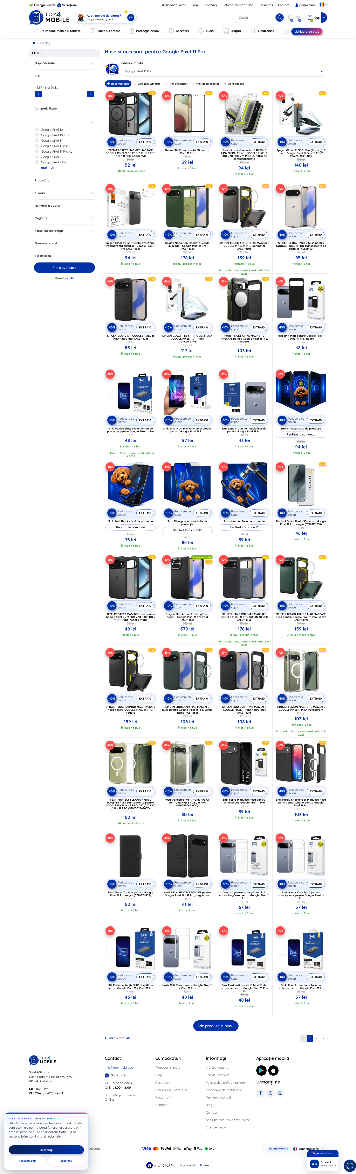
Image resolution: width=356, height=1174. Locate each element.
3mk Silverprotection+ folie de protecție (187, 523)
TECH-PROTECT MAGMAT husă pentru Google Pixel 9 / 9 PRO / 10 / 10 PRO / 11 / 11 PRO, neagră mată (130, 616)
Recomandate (120, 83)
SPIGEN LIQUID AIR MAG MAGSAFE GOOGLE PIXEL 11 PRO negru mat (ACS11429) (244, 709)
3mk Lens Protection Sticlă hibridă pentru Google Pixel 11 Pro (244, 430)
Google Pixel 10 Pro (55, 135)
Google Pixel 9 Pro (54, 162)
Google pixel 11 (51, 140)
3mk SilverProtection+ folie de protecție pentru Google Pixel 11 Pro (301, 986)
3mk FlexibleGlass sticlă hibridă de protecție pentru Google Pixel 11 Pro (130, 430)
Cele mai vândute (149, 83)
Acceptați (46, 1150)
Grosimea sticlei (46, 243)
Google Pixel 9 (51, 157)
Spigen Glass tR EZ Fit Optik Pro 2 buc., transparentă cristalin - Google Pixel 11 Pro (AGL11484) (130, 245)
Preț (38, 76)
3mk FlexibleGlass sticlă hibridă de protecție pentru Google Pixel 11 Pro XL (244, 988)
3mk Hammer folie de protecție (244, 521)
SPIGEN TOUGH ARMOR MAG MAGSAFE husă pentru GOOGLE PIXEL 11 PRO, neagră (130, 709)
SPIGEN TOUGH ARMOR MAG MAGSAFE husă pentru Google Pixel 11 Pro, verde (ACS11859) (301, 616)
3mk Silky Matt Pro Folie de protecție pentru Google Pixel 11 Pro (187, 430)
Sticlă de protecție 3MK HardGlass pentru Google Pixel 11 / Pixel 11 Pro (130, 986)
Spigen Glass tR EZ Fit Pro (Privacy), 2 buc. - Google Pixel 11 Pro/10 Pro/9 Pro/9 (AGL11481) (301, 153)
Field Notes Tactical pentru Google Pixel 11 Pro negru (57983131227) (130, 894)
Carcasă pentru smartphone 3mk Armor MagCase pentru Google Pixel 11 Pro (244, 895)
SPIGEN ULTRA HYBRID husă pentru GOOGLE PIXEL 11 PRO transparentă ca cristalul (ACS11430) (301, 245)
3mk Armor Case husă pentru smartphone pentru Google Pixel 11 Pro (301, 895)
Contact (283, 5)
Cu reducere (236, 83)
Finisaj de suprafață (49, 231)
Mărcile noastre (217, 1067)
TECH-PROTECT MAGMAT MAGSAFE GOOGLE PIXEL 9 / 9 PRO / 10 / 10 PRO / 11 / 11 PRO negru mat (131, 153)
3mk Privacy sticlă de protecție (301, 428)
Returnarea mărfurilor (237, 5)
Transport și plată (174, 5)
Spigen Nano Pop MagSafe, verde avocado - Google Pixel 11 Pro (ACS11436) (187, 245)
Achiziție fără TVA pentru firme (228, 1120)
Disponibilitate (45, 63)
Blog (195, 5)
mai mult (47, 167)
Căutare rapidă (132, 63)
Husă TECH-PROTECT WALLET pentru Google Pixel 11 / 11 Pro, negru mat (187, 894)
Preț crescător (178, 83)
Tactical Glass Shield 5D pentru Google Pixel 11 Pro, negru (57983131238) (301, 523)
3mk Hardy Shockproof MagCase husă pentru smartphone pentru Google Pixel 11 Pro (301, 802)
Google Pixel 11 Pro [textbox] (138, 71)
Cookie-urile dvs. (218, 1075)
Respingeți (65, 1160)
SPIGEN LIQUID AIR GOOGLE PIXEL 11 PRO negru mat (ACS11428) (130, 337)
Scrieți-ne (69, 5)
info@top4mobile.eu (119, 1067)
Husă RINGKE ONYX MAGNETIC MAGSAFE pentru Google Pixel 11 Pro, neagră (244, 338)
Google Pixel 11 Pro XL (56, 151)
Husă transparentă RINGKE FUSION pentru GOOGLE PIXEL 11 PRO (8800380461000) (187, 802)
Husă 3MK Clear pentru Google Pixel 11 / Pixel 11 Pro (187, 986)
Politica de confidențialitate (225, 1083)
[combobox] (224, 71)
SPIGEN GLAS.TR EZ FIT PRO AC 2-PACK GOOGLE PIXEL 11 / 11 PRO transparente (187, 338)
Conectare (307, 5)
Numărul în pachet (47, 205)
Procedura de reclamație (224, 1090)
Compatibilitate (46, 108)
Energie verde (45, 5)
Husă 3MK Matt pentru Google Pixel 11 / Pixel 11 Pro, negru (301, 337)
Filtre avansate (64, 268)
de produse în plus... (216, 1025)
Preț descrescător (207, 83)
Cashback (210, 5)
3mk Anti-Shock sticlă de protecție (130, 521)
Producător (43, 180)
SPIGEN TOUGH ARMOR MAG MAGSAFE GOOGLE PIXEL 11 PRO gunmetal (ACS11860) (244, 245)
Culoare (40, 193)
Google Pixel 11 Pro (54, 146)
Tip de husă (43, 256)
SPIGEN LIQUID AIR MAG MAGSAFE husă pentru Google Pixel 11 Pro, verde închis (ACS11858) (187, 709)
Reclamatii (266, 5)
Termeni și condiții (218, 1097)
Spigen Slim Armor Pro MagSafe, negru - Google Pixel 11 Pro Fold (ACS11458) (187, 616)
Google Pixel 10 (52, 130)
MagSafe (41, 218)
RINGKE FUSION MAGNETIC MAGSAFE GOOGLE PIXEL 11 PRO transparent (301, 708)
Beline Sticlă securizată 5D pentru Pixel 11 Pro (187, 151)
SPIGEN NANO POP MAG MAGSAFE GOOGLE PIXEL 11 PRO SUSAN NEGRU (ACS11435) (244, 616)
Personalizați (27, 1160)
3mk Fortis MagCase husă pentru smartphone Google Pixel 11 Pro (244, 801)
